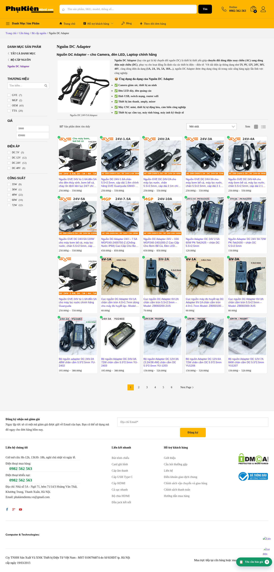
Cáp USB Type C (122, 476)
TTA (14, 110)
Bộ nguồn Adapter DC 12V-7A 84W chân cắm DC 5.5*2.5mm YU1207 (246, 362)
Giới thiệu (170, 457)
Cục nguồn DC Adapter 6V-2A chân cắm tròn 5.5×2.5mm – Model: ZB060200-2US (161, 302)
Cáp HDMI (118, 483)
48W (14, 194)
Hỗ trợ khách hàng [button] (98, 23)
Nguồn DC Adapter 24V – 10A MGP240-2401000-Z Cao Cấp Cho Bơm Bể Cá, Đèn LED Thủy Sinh (161, 242)
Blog (129, 23)
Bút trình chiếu (120, 457)
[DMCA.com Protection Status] (253, 458)
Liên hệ (168, 470)
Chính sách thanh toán (177, 489)
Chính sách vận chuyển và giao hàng (185, 483)
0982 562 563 (20, 468)
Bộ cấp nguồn (21, 59)
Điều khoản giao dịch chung (180, 476)
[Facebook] (7, 509)
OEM (15, 105)
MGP (15, 100)
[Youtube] (20, 509)
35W (14, 184)
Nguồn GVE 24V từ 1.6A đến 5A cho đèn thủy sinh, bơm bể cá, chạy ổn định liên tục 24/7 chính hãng (77, 183)
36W (14, 189)
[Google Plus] (13, 509)
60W (14, 200)
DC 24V (16, 162)
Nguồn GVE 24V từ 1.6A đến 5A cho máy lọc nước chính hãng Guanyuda (77, 302)
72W (14, 205)
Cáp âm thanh (120, 470)
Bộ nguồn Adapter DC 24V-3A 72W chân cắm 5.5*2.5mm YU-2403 (119, 362)
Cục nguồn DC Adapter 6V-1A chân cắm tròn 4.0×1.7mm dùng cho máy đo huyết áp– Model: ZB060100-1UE (120, 302)
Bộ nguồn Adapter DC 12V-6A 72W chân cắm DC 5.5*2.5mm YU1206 (204, 362)
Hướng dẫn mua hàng (177, 495)
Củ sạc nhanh (120, 489)
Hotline (233, 7)
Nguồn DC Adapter (18, 66)
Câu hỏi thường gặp (175, 464)
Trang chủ (69, 23)
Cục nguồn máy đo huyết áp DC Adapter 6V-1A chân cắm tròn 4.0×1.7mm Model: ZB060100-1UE (205, 302)
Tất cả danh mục (23, 53)
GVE (14, 95)
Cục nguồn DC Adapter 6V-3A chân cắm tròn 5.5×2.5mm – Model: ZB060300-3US (245, 302)
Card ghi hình (120, 464)
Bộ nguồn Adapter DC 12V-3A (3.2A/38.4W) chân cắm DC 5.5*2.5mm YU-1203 (161, 362)
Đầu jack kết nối (121, 502)
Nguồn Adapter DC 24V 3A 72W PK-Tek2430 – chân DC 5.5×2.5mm (247, 242)
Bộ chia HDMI (121, 495)
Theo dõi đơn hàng (155, 23)
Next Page (186, 387)
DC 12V (16, 157)
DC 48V (16, 168)
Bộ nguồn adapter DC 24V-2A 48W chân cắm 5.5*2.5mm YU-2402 (77, 362)
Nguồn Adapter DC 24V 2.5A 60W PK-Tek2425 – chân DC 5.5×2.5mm (203, 242)
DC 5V (15, 152)
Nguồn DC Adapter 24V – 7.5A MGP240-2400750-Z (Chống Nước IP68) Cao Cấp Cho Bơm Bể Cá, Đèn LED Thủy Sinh (119, 242)
